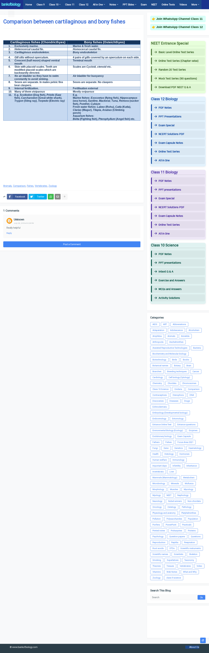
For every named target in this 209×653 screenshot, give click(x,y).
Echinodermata (160, 407)
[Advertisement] (71, 155)
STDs (172, 548)
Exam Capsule (184, 436)
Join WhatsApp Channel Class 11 (179, 18)
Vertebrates (41, 186)
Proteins (192, 530)
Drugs (187, 401)
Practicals (186, 524)
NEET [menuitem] (154, 4)
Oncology (157, 507)
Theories (157, 566)
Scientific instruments (190, 548)
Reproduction (159, 542)
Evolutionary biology (162, 436)
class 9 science (173, 578)
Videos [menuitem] (183, 4)
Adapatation (158, 330)
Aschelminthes (176, 342)
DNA (192, 395)
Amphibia (157, 336)
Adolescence (176, 330)
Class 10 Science (161, 389)
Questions (196, 536)
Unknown (19, 219)
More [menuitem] (194, 4)
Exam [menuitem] (144, 4)
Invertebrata (158, 471)
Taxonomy (189, 560)
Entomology (178, 418)
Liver (171, 471)
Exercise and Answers (172, 280)
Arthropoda (158, 342)
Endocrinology (159, 418)
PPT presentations (170, 189)
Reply (9, 233)
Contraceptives (160, 395)
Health (156, 454)
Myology (157, 495)
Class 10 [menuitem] (53, 4)
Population (193, 519)
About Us (194, 647)
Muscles (174, 489)
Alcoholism (194, 330)
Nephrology (182, 495)
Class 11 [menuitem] (69, 4)
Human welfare (160, 460)
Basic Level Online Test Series (176, 52)
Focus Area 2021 (185, 442)
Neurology (157, 501)
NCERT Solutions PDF (171, 134)
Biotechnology (159, 359)
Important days (160, 466)
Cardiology (158, 377)
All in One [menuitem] (98, 4)
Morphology (158, 489)
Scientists (178, 554)
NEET (169, 495)
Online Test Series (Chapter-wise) (178, 61)
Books (186, 359)
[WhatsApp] (51, 196)
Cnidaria (178, 389)
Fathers (156, 442)
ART (165, 324)
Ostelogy (172, 507)
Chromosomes (189, 383)
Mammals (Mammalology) (165, 477)
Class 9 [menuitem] (41, 4)
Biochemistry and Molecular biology (169, 354)
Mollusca (189, 483)
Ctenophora (178, 395)
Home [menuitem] (28, 4)
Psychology (158, 536)
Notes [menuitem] (113, 4)
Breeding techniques (177, 371)
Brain (188, 365)
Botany (177, 365)
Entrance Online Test (162, 424)
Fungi (155, 448)
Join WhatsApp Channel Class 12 (179, 27)
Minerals (175, 483)
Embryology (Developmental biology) (170, 412)
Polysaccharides (174, 519)
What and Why (190, 572)
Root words (158, 548)
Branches (157, 371)
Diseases (173, 401)
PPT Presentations (170, 116)
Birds (174, 359)
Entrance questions (186, 424)
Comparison (19, 186)
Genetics (178, 448)
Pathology (186, 507)
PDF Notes (165, 107)
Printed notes (159, 530)
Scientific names (160, 554)
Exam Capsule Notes (171, 143)
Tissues (170, 566)
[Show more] (64, 196)
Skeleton (193, 554)
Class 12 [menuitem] (83, 4)
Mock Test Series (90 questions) (178, 78)
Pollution (157, 519)
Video (199, 566)
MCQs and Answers (170, 289)
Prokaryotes (176, 530)
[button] (5, 14)
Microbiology (159, 483)
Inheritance (191, 466)
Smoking (157, 560)
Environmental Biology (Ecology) (168, 430)
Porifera (156, 524)
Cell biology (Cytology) (179, 377)
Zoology (52, 186)
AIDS (155, 324)
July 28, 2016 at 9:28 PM (24, 223)
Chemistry (157, 383)
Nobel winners (175, 501)
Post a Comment (72, 244)
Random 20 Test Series (172, 69)
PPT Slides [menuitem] (128, 4)
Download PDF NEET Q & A (175, 87)
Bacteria (197, 348)
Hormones (184, 454)
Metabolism (188, 477)
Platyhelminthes (188, 513)
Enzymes (193, 430)
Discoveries (158, 401)
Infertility (177, 466)
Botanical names (160, 365)
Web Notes (172, 572)
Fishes (30, 186)
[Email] (58, 196)
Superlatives (172, 560)
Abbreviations (179, 324)
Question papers (177, 536)
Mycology (188, 489)
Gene (166, 448)
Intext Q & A (166, 271)
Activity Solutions (169, 298)
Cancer (196, 371)
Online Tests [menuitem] (168, 4)
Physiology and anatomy (164, 513)
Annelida (185, 336)
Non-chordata (194, 501)
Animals (7, 186)
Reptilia (174, 542)
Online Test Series (169, 151)
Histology (169, 454)
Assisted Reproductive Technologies (170, 348)
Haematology (195, 448)
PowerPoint (171, 524)
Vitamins (157, 572)
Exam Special (166, 125)
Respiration (189, 542)
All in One (164, 160)
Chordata (172, 383)
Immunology (178, 460)
